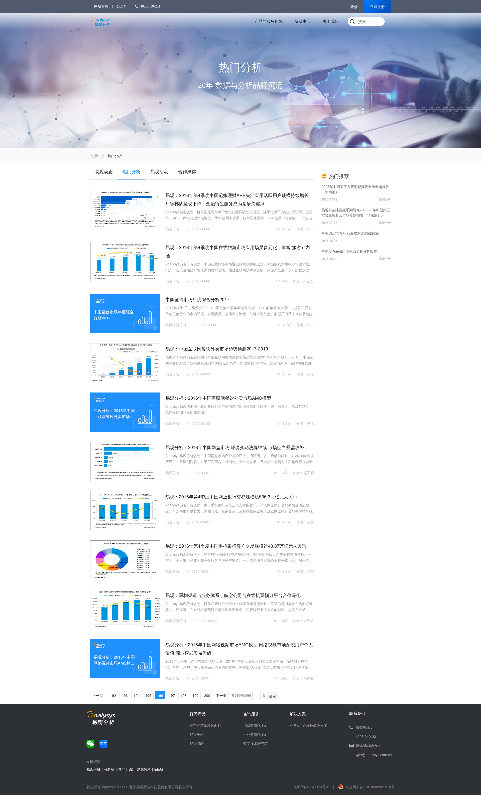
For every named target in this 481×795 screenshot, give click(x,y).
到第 (247, 695)
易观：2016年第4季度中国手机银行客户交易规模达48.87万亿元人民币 (235, 545)
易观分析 (172, 228)
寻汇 (121, 769)
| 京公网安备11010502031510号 (364, 786)
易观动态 (104, 171)
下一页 (221, 695)
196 (160, 695)
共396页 (237, 695)
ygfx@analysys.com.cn (373, 754)
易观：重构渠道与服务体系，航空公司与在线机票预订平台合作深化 (233, 595)
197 (172, 695)
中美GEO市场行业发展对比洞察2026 (350, 233)
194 (137, 695)
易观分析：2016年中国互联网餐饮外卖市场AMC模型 (218, 397)
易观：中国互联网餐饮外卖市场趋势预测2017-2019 (216, 348)
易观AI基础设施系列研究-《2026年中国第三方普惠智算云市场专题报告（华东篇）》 (355, 212)
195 (148, 695)
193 (125, 695)
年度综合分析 (175, 324)
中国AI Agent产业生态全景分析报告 (349, 251)
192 (113, 695)
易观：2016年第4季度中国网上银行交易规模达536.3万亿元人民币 (231, 496)
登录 (354, 7)
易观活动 (159, 171)
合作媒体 (187, 171)
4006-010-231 (150, 6)
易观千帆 (197, 734)
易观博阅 (197, 743)
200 (207, 695)
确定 (272, 695)
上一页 (97, 695)
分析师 (109, 769)
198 (184, 695)
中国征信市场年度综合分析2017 (197, 299)
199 (195, 695)
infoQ (158, 769)
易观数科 (144, 769)
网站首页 (101, 6)
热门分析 (132, 171)
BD (131, 769)
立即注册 (377, 7)
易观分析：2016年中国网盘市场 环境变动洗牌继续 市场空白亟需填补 (234, 447)
